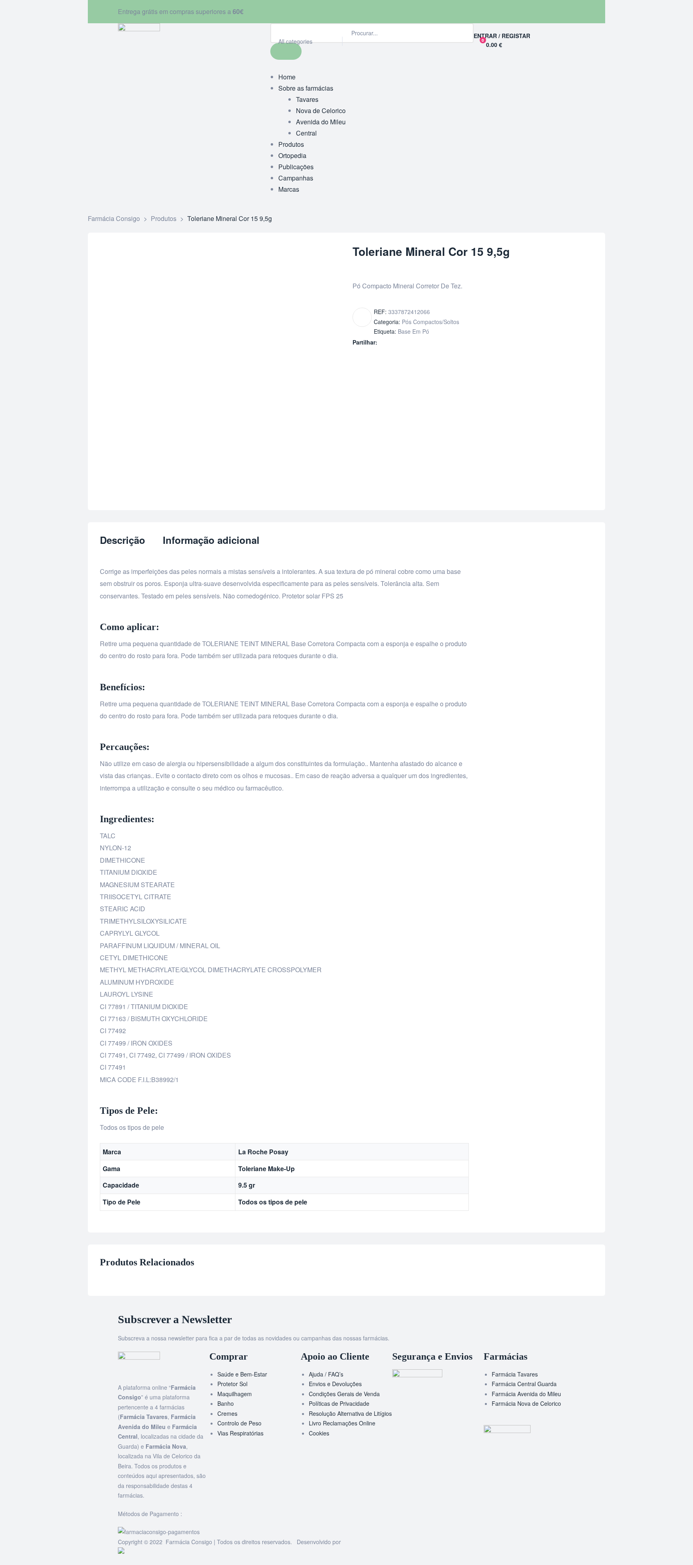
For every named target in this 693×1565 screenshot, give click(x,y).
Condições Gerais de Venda (344, 1394)
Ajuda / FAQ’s (326, 1374)
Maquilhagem (234, 1394)
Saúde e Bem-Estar (242, 1374)
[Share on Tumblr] (408, 342)
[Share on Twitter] (391, 342)
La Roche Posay (263, 1151)
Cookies (319, 1433)
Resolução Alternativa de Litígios (350, 1413)
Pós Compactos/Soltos (430, 322)
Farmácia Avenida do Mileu (526, 1394)
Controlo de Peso (239, 1423)
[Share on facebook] (383, 342)
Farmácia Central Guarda (524, 1384)
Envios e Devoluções (335, 1384)
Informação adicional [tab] (211, 540)
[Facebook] (356, 10)
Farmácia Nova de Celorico (526, 1403)
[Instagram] (378, 10)
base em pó (413, 331)
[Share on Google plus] (416, 342)
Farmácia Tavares (515, 1374)
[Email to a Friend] (433, 342)
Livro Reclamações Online (342, 1423)
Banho (225, 1403)
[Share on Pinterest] (425, 342)
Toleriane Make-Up (266, 1168)
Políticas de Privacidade (339, 1403)
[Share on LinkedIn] (399, 342)
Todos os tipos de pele (272, 1201)
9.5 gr (246, 1185)
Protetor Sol (232, 1384)
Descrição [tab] (122, 540)
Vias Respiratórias (240, 1433)
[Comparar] (362, 317)
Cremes (227, 1413)
